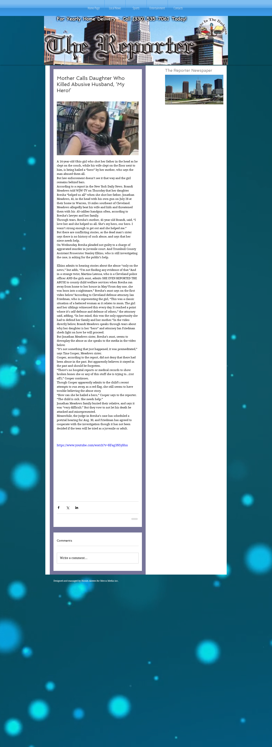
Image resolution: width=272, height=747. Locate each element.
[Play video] (98, 466)
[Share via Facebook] (58, 507)
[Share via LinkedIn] (76, 507)
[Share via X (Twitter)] (67, 507)
